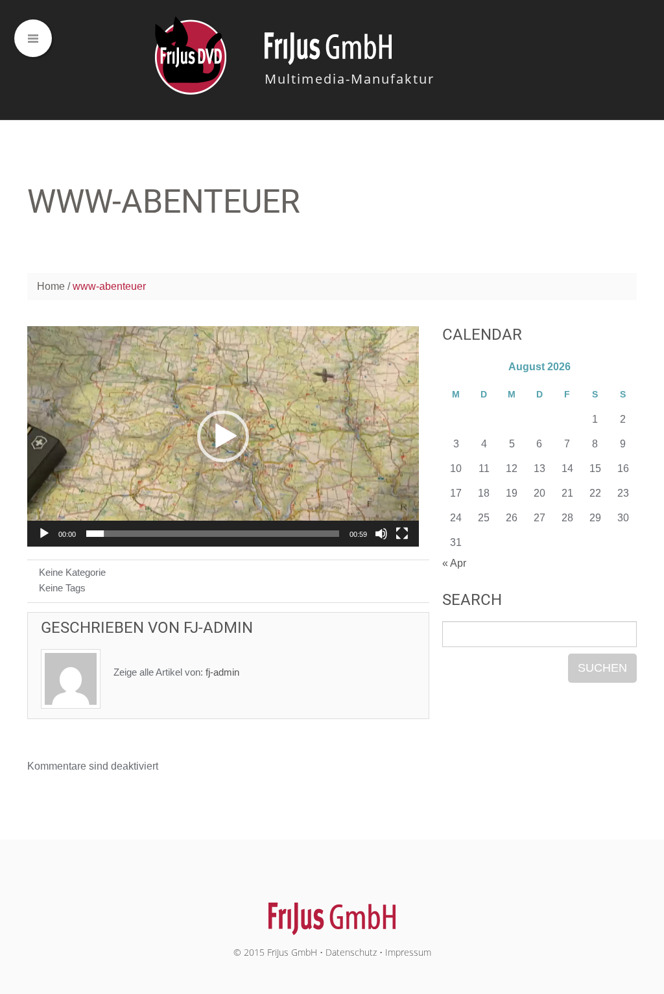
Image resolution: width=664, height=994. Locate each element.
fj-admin (218, 628)
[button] (223, 436)
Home (51, 286)
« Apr (454, 563)
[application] (223, 436)
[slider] (212, 533)
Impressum (408, 952)
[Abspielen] (44, 533)
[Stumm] (381, 533)
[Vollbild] (402, 533)
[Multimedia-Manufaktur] (332, 911)
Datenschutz (351, 952)
